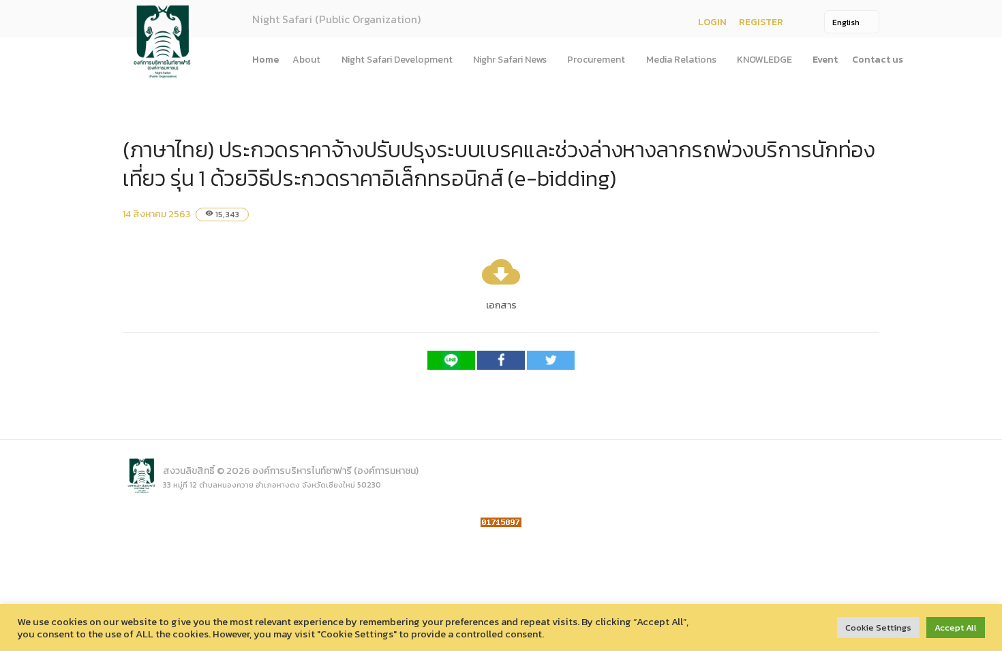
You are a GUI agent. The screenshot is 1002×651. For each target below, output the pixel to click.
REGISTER (761, 22)
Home (265, 59)
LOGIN (712, 22)
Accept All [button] (956, 627)
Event (825, 59)
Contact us (877, 59)
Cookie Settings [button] (878, 627)
